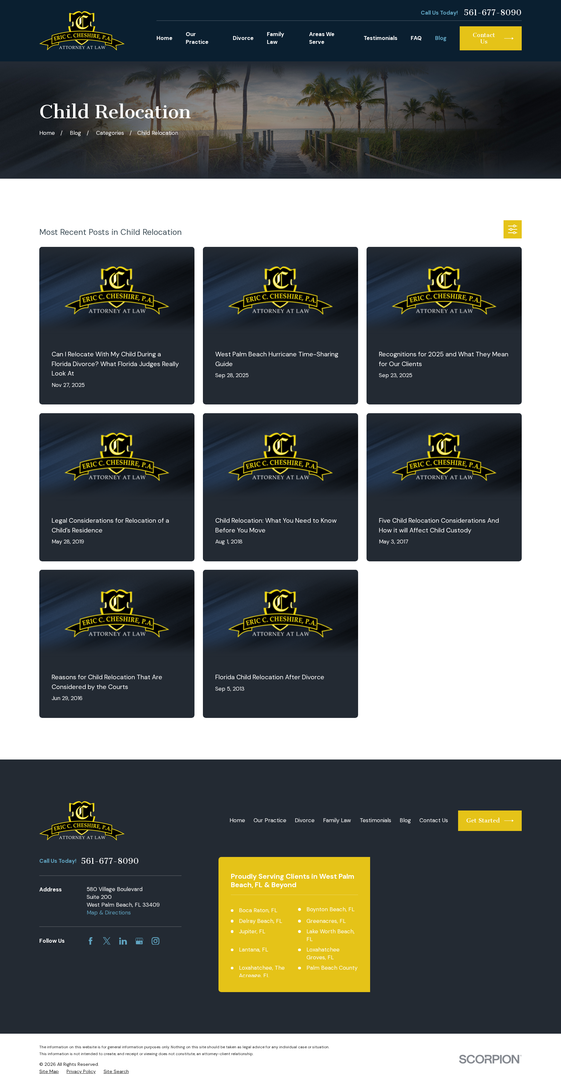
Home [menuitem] (164, 38)
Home (237, 820)
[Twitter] (107, 941)
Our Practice (270, 820)
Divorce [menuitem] (243, 38)
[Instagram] (155, 941)
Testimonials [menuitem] (380, 38)
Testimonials (375, 820)
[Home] (82, 31)
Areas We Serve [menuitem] (321, 38)
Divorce (305, 820)
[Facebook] (90, 941)
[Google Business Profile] (139, 941)
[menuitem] (49, 1071)
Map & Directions (109, 912)
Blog (405, 820)
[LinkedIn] (123, 941)
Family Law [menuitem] (275, 38)
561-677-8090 (493, 13)
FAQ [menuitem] (416, 38)
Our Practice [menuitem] (197, 38)
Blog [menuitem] (440, 38)
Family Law (337, 820)
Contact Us (433, 820)
